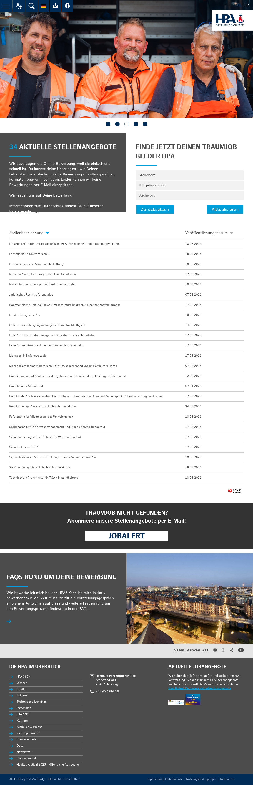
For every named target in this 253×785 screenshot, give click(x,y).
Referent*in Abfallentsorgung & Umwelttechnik (41, 417)
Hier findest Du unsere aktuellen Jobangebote (199, 688)
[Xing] (229, 651)
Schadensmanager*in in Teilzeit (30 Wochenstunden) (45, 437)
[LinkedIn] (213, 651)
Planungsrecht (26, 758)
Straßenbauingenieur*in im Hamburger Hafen (39, 467)
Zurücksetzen (155, 209)
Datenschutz (173, 779)
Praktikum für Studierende (26, 386)
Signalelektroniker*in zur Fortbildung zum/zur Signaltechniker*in (52, 457)
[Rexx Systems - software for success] (234, 491)
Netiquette (227, 779)
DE (239, 5)
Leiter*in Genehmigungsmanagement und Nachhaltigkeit (47, 325)
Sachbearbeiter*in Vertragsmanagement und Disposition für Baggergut (57, 427)
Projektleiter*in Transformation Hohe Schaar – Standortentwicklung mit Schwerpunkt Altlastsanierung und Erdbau (86, 396)
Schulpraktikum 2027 (23, 447)
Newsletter (24, 752)
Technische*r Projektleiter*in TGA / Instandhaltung (43, 478)
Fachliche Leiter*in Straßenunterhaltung (36, 264)
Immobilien (24, 708)
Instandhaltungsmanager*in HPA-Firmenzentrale (42, 284)
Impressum (154, 779)
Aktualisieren (225, 209)
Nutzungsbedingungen (201, 779)
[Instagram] (221, 651)
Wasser (22, 683)
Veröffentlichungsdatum (206, 233)
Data (20, 746)
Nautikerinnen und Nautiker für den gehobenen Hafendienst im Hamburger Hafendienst (67, 376)
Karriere (22, 721)
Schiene (22, 695)
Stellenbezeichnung (26, 233)
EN (247, 5)
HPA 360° (23, 677)
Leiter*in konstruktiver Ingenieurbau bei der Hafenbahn (46, 345)
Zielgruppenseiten (29, 733)
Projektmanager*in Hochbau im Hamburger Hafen (42, 406)
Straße (21, 689)
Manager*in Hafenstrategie (27, 356)
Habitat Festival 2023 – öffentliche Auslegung (48, 764)
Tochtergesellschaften (32, 702)
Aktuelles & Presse (29, 727)
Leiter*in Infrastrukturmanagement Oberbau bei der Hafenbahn (52, 335)
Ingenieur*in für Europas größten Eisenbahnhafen (42, 274)
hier (35, 211)
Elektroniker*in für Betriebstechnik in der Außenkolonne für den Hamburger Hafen (64, 244)
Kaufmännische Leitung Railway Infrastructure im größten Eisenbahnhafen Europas (65, 305)
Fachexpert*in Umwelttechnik (29, 254)
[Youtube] (239, 652)
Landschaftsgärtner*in (24, 315)
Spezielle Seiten (27, 739)
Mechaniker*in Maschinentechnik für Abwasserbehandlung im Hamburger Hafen (63, 366)
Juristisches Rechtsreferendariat (31, 295)
